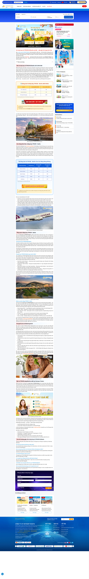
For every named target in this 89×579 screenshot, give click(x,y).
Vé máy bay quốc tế (48, 529)
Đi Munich (44, 505)
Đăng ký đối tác (64, 534)
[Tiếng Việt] (62, 2)
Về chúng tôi (47, 525)
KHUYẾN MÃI (49, 6)
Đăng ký (59, 2)
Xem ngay (22, 512)
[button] (53, 504)
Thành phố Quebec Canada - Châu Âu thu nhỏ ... (67, 81)
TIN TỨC (43, 6)
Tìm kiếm (25, 2)
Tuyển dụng (47, 527)
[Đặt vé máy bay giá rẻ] (34, 101)
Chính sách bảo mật (64, 529)
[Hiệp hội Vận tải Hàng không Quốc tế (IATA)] (47, 533)
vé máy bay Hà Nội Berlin (27, 318)
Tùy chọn (71, 14)
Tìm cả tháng (65, 14)
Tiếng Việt (65, 2)
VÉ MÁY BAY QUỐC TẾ (36, 6)
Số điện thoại (20, 478)
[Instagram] (66, 542)
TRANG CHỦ (19, 6)
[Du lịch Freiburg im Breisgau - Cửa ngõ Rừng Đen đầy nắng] (59, 91)
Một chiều (18, 14)
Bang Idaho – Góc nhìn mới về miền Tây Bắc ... (67, 87)
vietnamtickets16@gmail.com (22, 532)
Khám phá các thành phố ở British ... (67, 97)
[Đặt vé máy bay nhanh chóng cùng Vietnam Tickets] (64, 59)
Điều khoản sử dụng (64, 531)
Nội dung (19, 482)
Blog (63, 74)
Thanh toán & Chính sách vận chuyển (67, 527)
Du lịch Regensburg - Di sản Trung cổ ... (67, 76)
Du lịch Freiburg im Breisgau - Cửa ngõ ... (66, 92)
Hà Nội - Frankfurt (34, 505)
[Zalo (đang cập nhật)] (67, 542)
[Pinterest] (69, 542)
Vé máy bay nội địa (48, 531)
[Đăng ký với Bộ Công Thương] (56, 532)
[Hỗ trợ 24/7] (71, 2)
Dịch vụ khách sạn (56, 527)
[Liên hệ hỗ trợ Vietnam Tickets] (64, 44)
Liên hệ (62, 525)
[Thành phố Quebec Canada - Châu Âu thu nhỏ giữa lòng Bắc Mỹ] (59, 80)
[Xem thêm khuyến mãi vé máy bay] (63, 32)
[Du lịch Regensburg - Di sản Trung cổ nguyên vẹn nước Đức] (59, 75)
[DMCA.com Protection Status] (48, 536)
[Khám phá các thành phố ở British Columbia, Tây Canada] (59, 96)
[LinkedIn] (71, 542)
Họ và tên (19, 475)
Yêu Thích (62, 536)
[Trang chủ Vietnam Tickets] (7, 2)
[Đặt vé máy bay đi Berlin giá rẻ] (34, 186)
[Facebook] (64, 542)
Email (36, 478)
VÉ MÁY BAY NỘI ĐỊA (27, 6)
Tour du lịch (55, 525)
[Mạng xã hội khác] (72, 542)
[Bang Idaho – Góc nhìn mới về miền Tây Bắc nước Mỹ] (59, 85)
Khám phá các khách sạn (64, 110)
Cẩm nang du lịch (56, 529)
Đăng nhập (54, 2)
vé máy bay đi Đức (37, 427)
